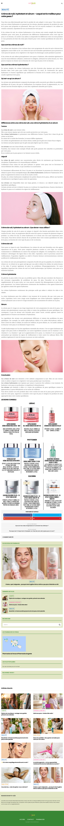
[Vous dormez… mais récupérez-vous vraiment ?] (16, 775)
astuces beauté (8, 800)
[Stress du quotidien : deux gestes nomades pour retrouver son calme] (48, 726)
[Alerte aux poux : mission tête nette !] (5, 604)
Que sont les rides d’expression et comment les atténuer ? (32, 525)
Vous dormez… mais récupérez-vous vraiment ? (14, 787)
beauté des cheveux (23, 800)
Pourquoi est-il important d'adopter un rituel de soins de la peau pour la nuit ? (32, 531)
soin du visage (10, 804)
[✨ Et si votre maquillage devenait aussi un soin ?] (16, 750)
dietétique (39, 800)
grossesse (50, 800)
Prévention (37, 802)
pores (33, 802)
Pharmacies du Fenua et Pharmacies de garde (17, 654)
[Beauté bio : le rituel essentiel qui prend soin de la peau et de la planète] (5, 610)
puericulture (42, 802)
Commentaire (7, 537)
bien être (30, 800)
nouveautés (21, 802)
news (17, 802)
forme (46, 800)
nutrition (26, 802)
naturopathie (13, 802)
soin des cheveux (56, 802)
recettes (47, 802)
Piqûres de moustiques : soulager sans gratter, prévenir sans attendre (27, 598)
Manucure (3, 802)
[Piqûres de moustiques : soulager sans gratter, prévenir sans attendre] (5, 598)
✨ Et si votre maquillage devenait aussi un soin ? (14, 762)
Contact (30, 819)
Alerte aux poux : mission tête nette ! (18, 604)
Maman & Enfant (15, 602)
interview (54, 800)
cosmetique (34, 800)
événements (17, 804)
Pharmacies (40, 819)
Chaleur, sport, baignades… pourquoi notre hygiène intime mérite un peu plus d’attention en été (32, 584)
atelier (13, 800)
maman (58, 800)
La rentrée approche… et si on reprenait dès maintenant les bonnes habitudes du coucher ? (46, 763)
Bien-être (37, 735)
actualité (3, 800)
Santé (12, 596)
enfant (43, 800)
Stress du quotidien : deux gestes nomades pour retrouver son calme (46, 738)
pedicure (30, 802)
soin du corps (4, 804)
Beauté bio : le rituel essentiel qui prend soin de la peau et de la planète (27, 611)
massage (8, 802)
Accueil (22, 819)
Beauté (5, 9)
